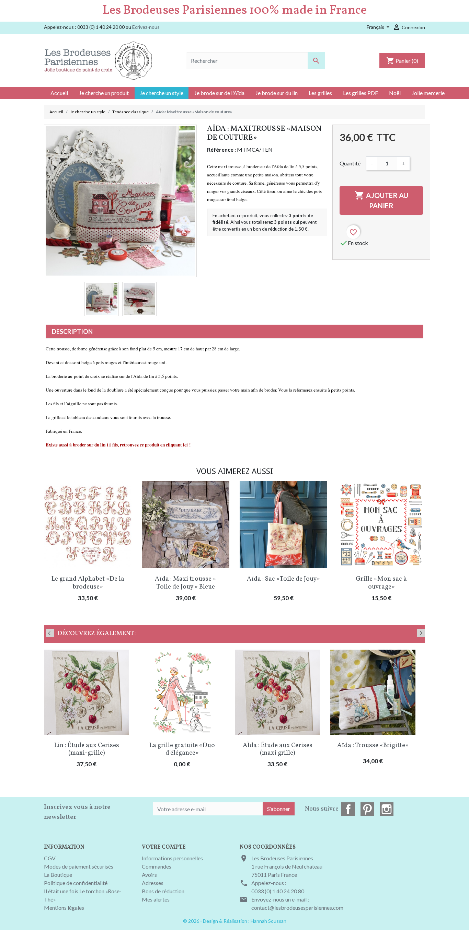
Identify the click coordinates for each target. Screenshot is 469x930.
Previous (50, 633)
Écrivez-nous (146, 27)
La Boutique (58, 874)
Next (421, 633)
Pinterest (367, 809)
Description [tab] (72, 331)
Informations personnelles (172, 858)
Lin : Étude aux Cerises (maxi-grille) (86, 749)
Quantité (350, 163)
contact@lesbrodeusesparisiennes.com (297, 907)
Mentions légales (64, 907)
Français (376, 27)
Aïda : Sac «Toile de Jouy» (283, 578)
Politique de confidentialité (75, 883)
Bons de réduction (163, 891)
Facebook (348, 809)
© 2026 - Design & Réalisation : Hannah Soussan (234, 921)
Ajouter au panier (381, 200)
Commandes (156, 866)
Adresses (152, 883)
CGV (50, 858)
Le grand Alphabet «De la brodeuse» (88, 582)
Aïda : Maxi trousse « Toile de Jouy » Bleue (185, 582)
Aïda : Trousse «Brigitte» (373, 745)
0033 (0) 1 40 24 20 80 (277, 891)
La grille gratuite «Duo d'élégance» (182, 749)
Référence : (221, 149)
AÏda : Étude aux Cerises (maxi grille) (277, 749)
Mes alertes (156, 899)
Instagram (386, 809)
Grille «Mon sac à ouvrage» (381, 582)
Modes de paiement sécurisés (78, 866)
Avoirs (149, 874)
